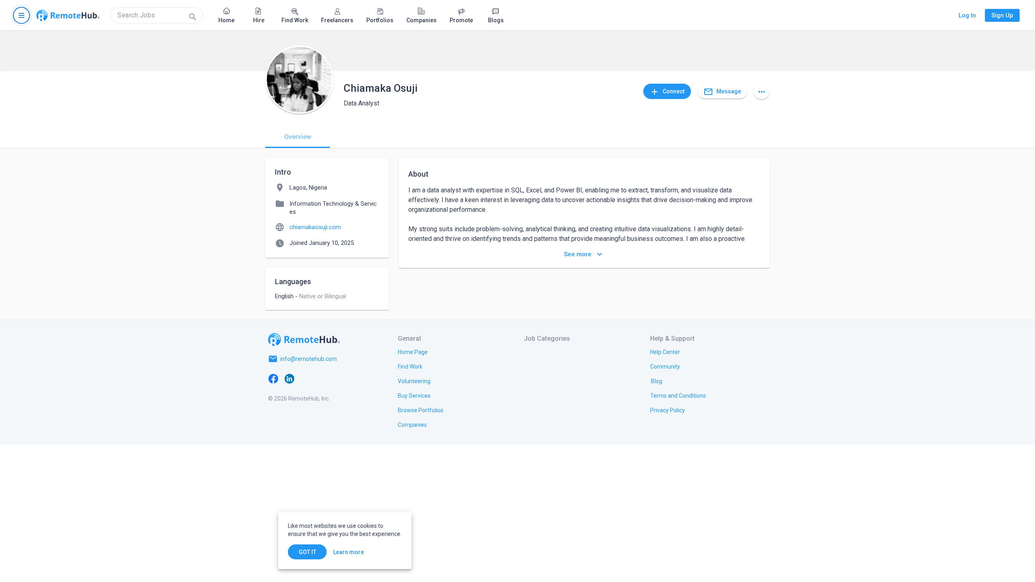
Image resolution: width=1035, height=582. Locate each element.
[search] (156, 15)
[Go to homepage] (67, 15)
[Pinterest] (338, 378)
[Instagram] (322, 378)
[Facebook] (273, 378)
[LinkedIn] (289, 378)
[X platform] (306, 378)
